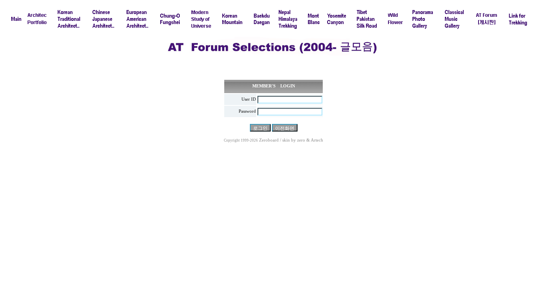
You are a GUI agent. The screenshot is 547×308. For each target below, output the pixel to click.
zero (301, 140)
